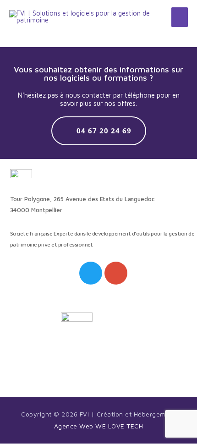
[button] (98, 130)
